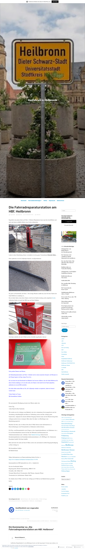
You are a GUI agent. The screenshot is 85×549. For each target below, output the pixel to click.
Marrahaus (64, 456)
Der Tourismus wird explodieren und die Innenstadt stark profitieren (68, 256)
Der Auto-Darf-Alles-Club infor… (70, 395)
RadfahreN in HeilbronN (42, 100)
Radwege (63, 463)
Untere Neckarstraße (71, 469)
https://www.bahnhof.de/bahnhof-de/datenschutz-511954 (23, 459)
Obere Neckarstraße (69, 458)
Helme (45, 200)
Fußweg (71, 438)
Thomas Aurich (64, 469)
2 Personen (16, 547)
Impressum (52, 200)
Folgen (64, 330)
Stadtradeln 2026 (65, 280)
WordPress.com (64, 495)
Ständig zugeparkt (65, 374)
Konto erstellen (64, 486)
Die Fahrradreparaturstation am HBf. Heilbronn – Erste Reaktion (42, 521)
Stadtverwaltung (69, 465)
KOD (70, 452)
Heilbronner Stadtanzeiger (66, 361)
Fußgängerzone (65, 438)
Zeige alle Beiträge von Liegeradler (22, 510)
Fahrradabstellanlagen (34, 200)
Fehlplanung (65, 435)
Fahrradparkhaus (65, 431)
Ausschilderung (63, 419)
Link (54, 298)
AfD (62, 341)
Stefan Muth (72, 467)
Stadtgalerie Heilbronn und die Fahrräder (18, 519)
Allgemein (20, 214)
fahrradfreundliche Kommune (67, 427)
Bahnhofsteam (24, 499)
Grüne (62, 356)
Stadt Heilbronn (64, 372)
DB (29, 499)
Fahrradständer (64, 433)
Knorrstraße (66, 452)
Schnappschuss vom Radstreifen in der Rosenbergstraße (66, 250)
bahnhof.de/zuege (35, 434)
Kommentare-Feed (65, 493)
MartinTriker (68, 387)
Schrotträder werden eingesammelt (66, 317)
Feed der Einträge (65, 491)
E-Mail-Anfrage (43, 499)
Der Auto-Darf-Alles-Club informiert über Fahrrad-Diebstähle (67, 262)
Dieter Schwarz (70, 421)
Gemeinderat (64, 354)
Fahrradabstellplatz (65, 425)
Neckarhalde (69, 456)
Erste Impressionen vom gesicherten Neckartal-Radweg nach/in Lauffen (67, 307)
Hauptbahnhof (25, 501)
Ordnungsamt (64, 461)
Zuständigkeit (38, 501)
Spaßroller (66, 463)
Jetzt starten (55, 1)
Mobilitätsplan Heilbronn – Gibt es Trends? (68, 293)
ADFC (62, 338)
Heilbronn (31, 501)
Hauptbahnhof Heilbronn (66, 358)
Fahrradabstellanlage (66, 423)
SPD (62, 369)
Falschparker (70, 433)
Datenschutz (60, 200)
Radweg (73, 461)
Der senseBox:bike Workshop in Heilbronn (68, 284)
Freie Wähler (64, 352)
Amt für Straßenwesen (68, 417)
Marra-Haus (70, 454)
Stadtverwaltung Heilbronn (65, 467)
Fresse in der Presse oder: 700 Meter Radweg (68, 297)
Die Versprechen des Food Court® (66, 288)
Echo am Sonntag (65, 347)
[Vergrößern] (74, 233)
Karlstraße (63, 452)
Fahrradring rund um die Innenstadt (66, 302)
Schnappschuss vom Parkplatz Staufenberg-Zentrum (68, 272)
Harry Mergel (71, 440)
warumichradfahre (70, 405)
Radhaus (68, 461)
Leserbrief (64, 454)
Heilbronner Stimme (65, 365)
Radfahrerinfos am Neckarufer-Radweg (66, 268)
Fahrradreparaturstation (15, 501)
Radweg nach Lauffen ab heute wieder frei (68, 312)
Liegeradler (12, 214)
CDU (62, 345)
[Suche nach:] (68, 210)
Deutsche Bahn (34, 499)
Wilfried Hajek (65, 471)
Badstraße (68, 419)
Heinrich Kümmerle (20, 537)
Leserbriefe (63, 367)
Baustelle (72, 419)
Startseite (23, 200)
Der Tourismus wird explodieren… (70, 383)
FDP (62, 349)
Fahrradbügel (72, 425)
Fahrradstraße (72, 431)
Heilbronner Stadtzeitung (66, 447)
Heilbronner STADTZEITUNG (68, 363)
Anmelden (63, 489)
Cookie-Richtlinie (31, 546)
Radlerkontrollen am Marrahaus (66, 276)
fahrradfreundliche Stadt (65, 429)
